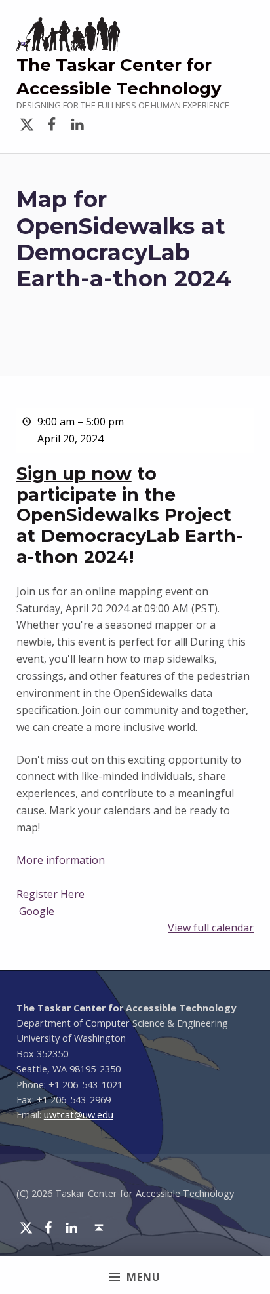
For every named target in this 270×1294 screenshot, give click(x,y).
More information (60, 860)
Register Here (50, 894)
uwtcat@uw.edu (78, 1114)
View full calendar (211, 927)
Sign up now (74, 473)
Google (36, 911)
